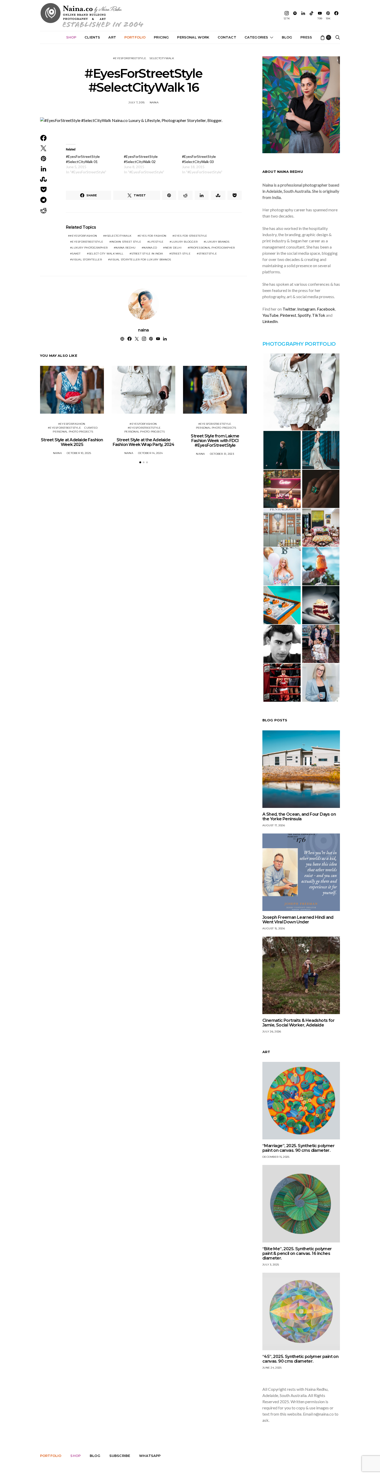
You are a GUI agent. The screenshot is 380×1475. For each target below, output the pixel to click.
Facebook (326, 308)
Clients (92, 37)
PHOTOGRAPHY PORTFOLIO (299, 344)
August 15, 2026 (273, 928)
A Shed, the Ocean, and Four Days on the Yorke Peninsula (299, 816)
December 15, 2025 (275, 1157)
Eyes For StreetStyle (190, 235)
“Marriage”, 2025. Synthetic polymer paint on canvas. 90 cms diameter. (298, 1148)
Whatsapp (150, 1456)
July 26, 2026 (271, 1031)
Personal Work (193, 37)
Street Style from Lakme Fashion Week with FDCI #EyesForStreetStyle (215, 441)
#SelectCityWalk (118, 235)
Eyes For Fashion (152, 235)
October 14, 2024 (150, 453)
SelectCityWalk (161, 58)
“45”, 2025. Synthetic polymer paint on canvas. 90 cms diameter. (300, 1359)
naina (154, 102)
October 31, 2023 (222, 453)
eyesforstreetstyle (87, 241)
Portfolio (135, 37)
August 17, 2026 (273, 825)
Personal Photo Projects (73, 431)
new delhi (173, 247)
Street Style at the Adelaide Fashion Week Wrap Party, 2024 (143, 442)
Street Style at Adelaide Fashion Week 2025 (72, 442)
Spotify (304, 315)
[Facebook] (336, 15)
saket (76, 253)
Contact (227, 37)
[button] (140, 462)
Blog (287, 37)
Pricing (161, 37)
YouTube (270, 315)
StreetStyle (208, 253)
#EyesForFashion (83, 235)
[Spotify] (295, 15)
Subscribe (119, 1456)
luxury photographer (90, 247)
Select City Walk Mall (106, 253)
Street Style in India (147, 253)
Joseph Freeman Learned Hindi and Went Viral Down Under (297, 919)
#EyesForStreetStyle (129, 58)
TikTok (318, 315)
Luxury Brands (217, 241)
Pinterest (288, 315)
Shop (71, 37)
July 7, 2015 (136, 102)
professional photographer (212, 247)
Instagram (306, 308)
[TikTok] (311, 15)
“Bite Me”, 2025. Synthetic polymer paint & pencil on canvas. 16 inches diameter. (297, 1253)
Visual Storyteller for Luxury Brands (140, 259)
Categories (256, 37)
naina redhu (125, 247)
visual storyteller (87, 259)
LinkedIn (270, 321)
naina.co (150, 247)
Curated (90, 427)
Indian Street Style (126, 241)
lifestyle (156, 241)
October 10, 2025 (79, 453)
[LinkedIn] (303, 15)
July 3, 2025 (270, 1264)
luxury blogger (185, 241)
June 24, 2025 (272, 1367)
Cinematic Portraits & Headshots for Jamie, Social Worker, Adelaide (298, 1023)
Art (112, 37)
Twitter (289, 308)
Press (306, 37)
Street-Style (181, 253)
